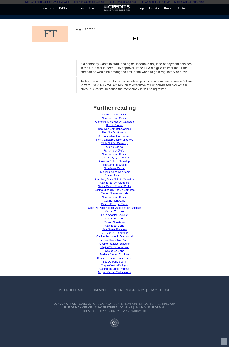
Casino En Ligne (114, 211)
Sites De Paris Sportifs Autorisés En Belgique (114, 207)
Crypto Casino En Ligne (114, 265)
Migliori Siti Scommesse (114, 247)
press (80, 8)
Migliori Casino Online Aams (114, 272)
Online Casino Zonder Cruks (114, 186)
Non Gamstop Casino (114, 118)
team (92, 8)
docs (167, 8)
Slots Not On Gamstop (114, 143)
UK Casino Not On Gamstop (114, 136)
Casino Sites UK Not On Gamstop (114, 189)
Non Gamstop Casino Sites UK (114, 139)
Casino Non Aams (114, 200)
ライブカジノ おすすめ (114, 232)
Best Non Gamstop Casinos (114, 128)
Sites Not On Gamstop (114, 132)
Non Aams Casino (114, 168)
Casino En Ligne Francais (114, 268)
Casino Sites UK (114, 175)
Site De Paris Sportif (114, 261)
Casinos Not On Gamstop (114, 161)
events (154, 8)
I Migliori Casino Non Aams (114, 171)
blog (140, 8)
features (48, 8)
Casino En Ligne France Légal (114, 257)
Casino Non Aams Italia (114, 193)
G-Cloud (64, 8)
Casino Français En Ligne (114, 243)
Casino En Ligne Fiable (114, 204)
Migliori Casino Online (114, 114)
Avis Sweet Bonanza (114, 229)
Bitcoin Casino (114, 125)
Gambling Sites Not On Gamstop (114, 121)
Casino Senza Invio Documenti (114, 236)
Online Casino (114, 146)
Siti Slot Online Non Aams (114, 240)
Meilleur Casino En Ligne (114, 254)
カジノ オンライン (114, 150)
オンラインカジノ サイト (114, 157)
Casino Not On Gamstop (114, 182)
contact (182, 8)
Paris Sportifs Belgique (114, 214)
